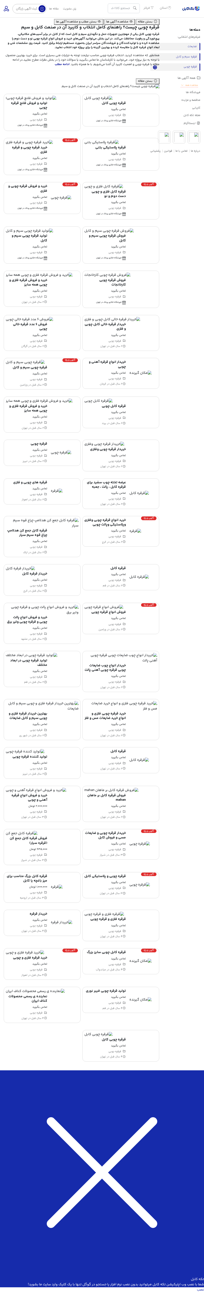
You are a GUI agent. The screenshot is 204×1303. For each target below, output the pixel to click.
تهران (25, 302)
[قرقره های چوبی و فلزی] (57, 491)
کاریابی (196, 108)
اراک (25, 552)
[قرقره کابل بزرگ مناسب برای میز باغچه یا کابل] (57, 887)
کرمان (103, 384)
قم (104, 586)
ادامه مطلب (62, 64)
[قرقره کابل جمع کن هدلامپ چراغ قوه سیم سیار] (42, 523)
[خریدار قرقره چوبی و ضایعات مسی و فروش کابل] (139, 844)
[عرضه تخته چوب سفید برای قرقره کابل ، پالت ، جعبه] (139, 493)
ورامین (24, 385)
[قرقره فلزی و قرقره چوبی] (104, 914)
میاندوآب (101, 970)
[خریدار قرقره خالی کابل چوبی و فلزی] (112, 319)
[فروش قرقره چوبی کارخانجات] (107, 275)
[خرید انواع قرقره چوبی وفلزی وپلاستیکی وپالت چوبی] (135, 531)
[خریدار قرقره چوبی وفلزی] (104, 444)
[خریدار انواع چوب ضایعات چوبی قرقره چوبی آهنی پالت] (120, 658)
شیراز (103, 855)
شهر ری (23, 736)
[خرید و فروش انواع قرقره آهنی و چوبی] (36, 790)
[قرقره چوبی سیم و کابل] (25, 362)
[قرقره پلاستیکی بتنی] (101, 142)
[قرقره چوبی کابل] (98, 98)
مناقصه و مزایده (190, 100)
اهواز (25, 500)
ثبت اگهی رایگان (27, 8)
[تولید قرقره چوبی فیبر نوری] (140, 999)
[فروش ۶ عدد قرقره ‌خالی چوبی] (29, 319)
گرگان (24, 346)
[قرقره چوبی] (61, 452)
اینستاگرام (190, 123)
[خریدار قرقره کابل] (20, 569)
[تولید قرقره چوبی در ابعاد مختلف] (31, 655)
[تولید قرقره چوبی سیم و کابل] (29, 231)
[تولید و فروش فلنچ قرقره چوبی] (31, 98)
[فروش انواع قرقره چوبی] (103, 607)
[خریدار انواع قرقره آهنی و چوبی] (140, 373)
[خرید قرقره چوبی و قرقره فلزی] (29, 142)
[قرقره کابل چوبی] (98, 401)
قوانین (168, 151)
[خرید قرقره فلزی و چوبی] (25, 953)
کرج (104, 542)
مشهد (24, 639)
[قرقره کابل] (139, 577)
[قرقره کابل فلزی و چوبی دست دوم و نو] (103, 187)
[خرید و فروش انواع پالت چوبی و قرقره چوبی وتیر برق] (42, 610)
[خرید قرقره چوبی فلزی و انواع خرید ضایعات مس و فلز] (120, 706)
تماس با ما (181, 151)
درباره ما (195, 151)
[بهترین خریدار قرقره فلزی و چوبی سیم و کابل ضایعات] (42, 706)
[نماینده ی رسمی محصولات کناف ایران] (35, 991)
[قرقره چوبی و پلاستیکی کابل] (139, 885)
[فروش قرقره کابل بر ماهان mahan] (111, 790)
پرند (104, 423)
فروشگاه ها (193, 92)
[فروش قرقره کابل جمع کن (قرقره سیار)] (22, 833)
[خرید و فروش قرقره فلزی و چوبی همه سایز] (39, 275)
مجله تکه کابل (191, 115)
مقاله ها (54, 9)
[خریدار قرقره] (61, 922)
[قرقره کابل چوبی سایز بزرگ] (140, 961)
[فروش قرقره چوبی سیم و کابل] (109, 231)
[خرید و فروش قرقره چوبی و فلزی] (61, 198)
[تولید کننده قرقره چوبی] (25, 752)
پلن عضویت (69, 9)
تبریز (25, 461)
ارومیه (23, 898)
